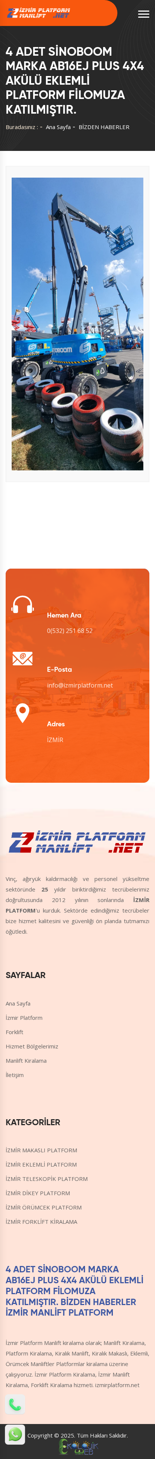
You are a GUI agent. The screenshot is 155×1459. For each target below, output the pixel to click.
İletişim (15, 1075)
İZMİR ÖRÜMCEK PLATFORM (44, 1207)
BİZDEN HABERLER (104, 127)
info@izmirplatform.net (80, 685)
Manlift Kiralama (26, 1060)
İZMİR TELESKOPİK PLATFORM (47, 1178)
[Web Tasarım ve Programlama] (77, 1446)
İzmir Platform (24, 1017)
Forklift (14, 1032)
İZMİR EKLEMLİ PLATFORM (41, 1164)
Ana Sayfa (58, 127)
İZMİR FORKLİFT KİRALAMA (41, 1221)
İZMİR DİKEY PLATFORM (38, 1193)
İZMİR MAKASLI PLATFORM (41, 1150)
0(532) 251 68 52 (70, 631)
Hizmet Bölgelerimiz (32, 1046)
